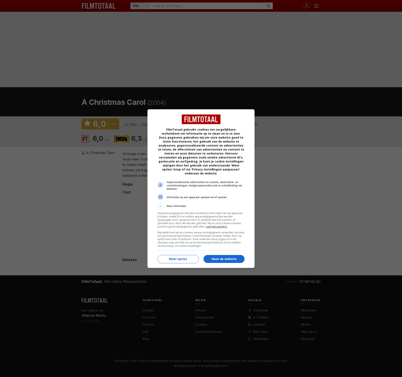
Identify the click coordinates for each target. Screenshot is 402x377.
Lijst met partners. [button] (216, 226)
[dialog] (201, 188)
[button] (201, 206)
